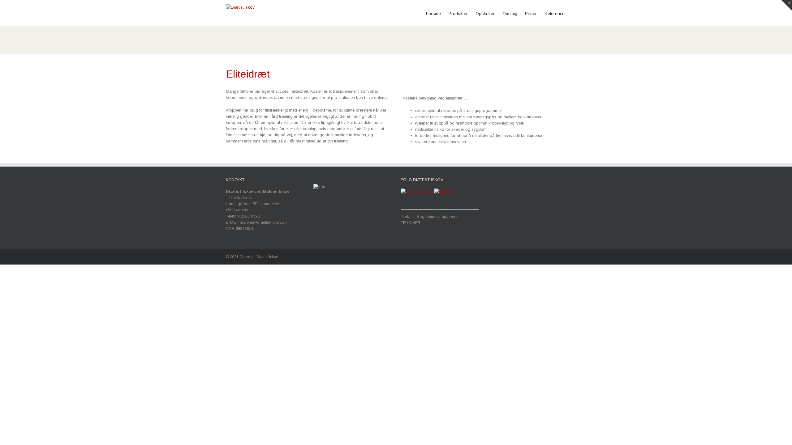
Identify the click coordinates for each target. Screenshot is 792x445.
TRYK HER (410, 222)
